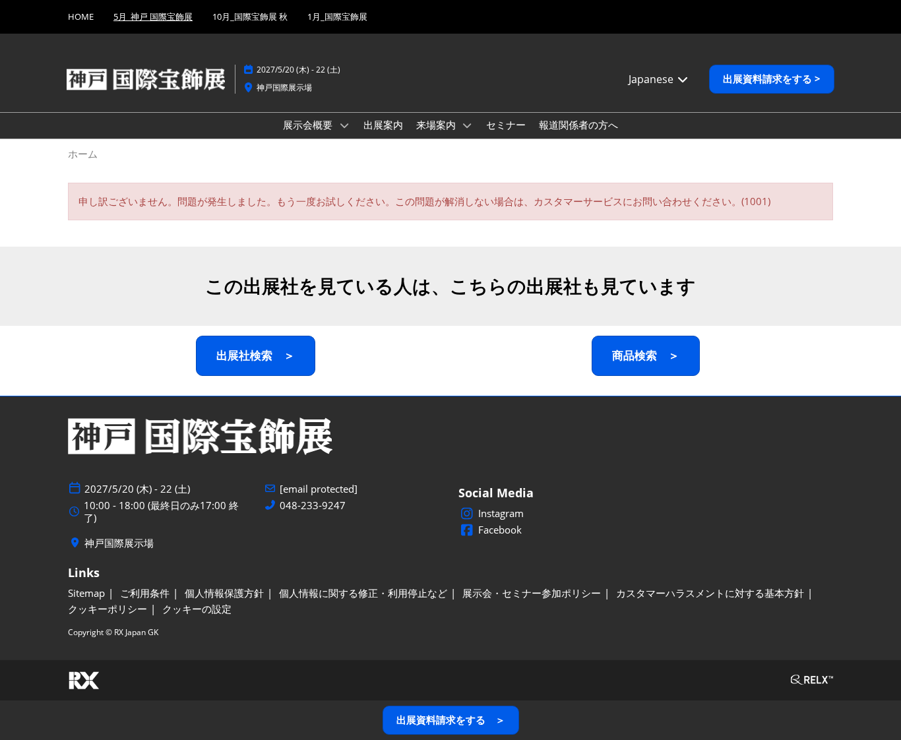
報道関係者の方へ (578, 124)
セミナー (506, 124)
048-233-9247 (313, 505)
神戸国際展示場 (284, 87)
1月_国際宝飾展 (337, 16)
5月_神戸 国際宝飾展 (153, 16)
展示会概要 (309, 124)
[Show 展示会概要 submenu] (344, 125)
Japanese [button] (652, 79)
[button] (771, 79)
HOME (81, 16)
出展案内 (383, 124)
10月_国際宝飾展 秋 (250, 16)
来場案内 (437, 124)
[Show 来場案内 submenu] (468, 125)
